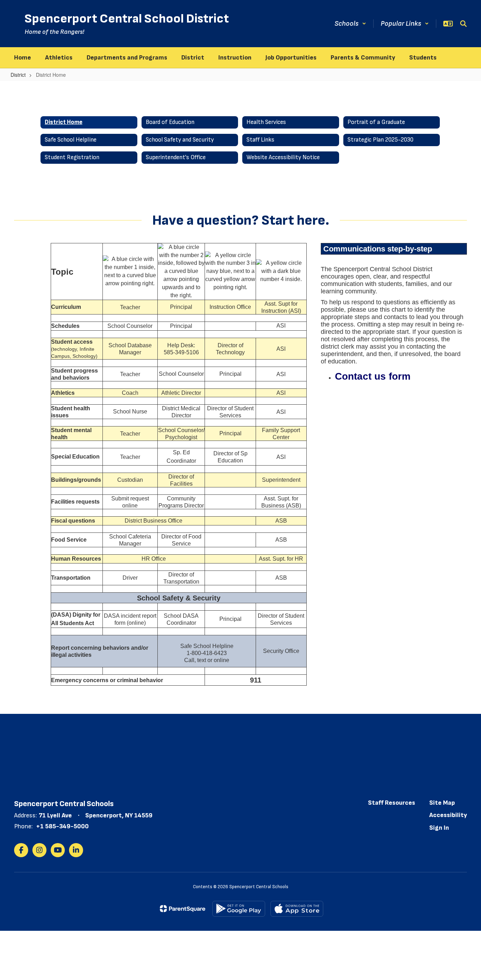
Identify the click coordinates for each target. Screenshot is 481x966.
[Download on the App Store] (296, 909)
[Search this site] (463, 23)
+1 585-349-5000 (62, 826)
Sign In (439, 827)
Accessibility (448, 815)
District (18, 74)
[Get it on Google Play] (238, 909)
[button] (350, 23)
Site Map (442, 802)
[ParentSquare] (182, 908)
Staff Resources (391, 802)
